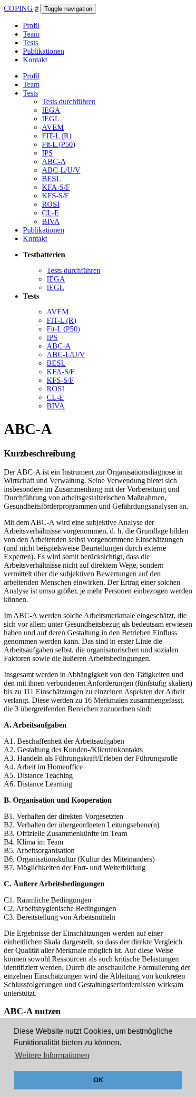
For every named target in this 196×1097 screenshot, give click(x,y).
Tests (30, 43)
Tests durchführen (69, 101)
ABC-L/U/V (61, 170)
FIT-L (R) (56, 136)
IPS (47, 153)
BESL (51, 179)
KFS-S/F (55, 196)
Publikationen (43, 51)
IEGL (50, 119)
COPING (18, 8)
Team (31, 34)
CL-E (50, 213)
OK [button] (98, 1080)
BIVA (51, 221)
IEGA (51, 110)
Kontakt (35, 60)
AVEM (53, 127)
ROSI (50, 204)
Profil (31, 25)
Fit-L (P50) (58, 144)
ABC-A (54, 161)
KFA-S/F (56, 187)
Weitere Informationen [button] (52, 1055)
